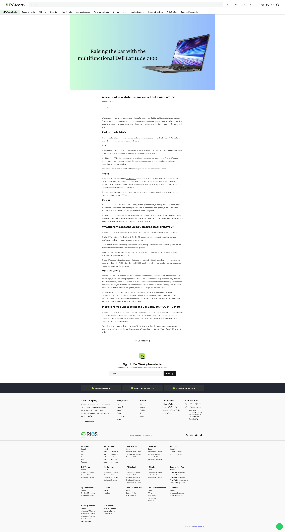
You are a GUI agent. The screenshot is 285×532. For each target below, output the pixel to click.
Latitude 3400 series (111, 451)
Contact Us (121, 416)
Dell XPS (173, 446)
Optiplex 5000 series (111, 475)
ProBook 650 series (155, 477)
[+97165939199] (262, 4)
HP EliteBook (131, 467)
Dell (141, 404)
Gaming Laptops (119, 12)
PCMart (132, 435)
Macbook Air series (87, 495)
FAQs (119, 413)
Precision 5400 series (133, 454)
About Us (120, 407)
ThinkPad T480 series (177, 477)
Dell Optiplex (109, 467)
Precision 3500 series (133, 451)
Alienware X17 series (88, 516)
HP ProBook (152, 467)
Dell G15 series (86, 519)
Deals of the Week (110, 508)
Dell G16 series (86, 521)
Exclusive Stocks (28, 12)
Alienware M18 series (88, 511)
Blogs (119, 419)
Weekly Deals (11, 12)
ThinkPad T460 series (177, 472)
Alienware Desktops (177, 493)
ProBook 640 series (155, 475)
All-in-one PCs (131, 495)
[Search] (220, 4)
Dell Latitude (109, 446)
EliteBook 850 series (133, 480)
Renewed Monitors (155, 12)
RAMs (150, 493)
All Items (42, 12)
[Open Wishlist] (272, 4)
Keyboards (152, 498)
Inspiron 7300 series (155, 454)
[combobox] (126, 4)
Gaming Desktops (137, 12)
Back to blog (144, 340)
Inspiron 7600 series (155, 459)
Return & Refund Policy (171, 407)
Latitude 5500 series (111, 457)
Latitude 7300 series (111, 459)
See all (83, 449)
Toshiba (143, 410)
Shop (119, 410)
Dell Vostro (85, 467)
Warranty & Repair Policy (171, 410)
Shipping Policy (168, 404)
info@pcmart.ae (195, 407)
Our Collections (110, 506)
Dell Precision (131, 446)
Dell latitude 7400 (165, 124)
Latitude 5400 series (111, 454)
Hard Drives (152, 495)
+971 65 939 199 (195, 404)
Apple (142, 416)
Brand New (54, 12)
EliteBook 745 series (133, 472)
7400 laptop (131, 178)
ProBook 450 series (155, 472)
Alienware (174, 488)
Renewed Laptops (83, 12)
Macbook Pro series (88, 493)
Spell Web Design (198, 526)
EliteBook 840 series (133, 477)
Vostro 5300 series (87, 475)
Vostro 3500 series (87, 472)
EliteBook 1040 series (133, 483)
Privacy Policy (168, 413)
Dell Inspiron (153, 446)
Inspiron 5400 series (155, 451)
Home (119, 404)
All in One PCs (172, 12)
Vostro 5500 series (87, 477)
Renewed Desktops (101, 12)
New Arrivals (67, 12)
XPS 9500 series (176, 454)
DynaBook (107, 493)
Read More (89, 421)
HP (141, 413)
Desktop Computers (134, 488)
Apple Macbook (87, 488)
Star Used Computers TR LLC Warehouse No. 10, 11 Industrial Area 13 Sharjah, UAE (196, 414)
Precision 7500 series (133, 457)
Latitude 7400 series (111, 462)
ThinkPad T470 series (177, 475)
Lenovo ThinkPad (177, 467)
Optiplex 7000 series (111, 477)
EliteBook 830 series (133, 475)
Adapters (151, 501)
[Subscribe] (170, 373)
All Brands (85, 446)
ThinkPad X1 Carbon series (179, 480)
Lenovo (142, 407)
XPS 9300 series (176, 451)
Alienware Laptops (176, 495)
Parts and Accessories (189, 12)
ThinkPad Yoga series (177, 483)
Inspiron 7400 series (155, 457)
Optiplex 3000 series (111, 472)
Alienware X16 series (88, 513)
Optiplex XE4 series (110, 480)
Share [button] (107, 107)
